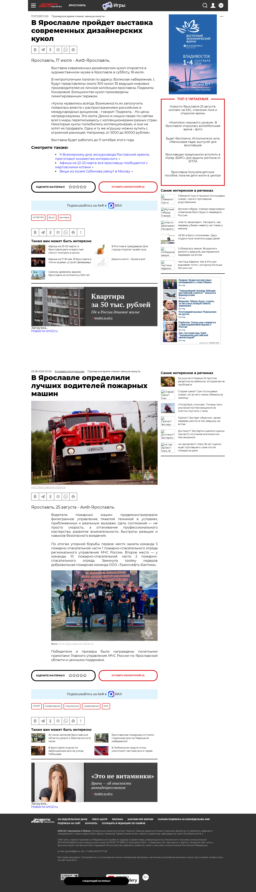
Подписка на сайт (69, 823)
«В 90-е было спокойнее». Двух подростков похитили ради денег (199, 237)
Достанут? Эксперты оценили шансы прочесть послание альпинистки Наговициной (201, 434)
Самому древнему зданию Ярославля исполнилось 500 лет (69, 273)
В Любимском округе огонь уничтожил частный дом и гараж (132, 749)
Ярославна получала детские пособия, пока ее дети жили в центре (193, 173)
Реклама (117, 819)
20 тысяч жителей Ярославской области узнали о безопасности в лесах (69, 738)
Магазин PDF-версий (140, 819)
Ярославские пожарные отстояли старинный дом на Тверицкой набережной (133, 738)
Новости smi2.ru (44, 331)
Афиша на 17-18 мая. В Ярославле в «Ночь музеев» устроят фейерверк (69, 261)
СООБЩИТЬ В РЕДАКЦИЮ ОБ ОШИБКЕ (123, 823)
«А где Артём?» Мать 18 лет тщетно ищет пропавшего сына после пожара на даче (199, 447)
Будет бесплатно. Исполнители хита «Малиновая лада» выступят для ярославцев (193, 142)
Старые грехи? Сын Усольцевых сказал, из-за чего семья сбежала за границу (200, 394)
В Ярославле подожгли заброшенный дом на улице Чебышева (65, 751)
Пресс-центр (99, 819)
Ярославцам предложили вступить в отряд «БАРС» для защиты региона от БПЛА (193, 158)
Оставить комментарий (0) (128, 187)
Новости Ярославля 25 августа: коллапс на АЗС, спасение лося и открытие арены (193, 110)
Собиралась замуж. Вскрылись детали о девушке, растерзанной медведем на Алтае (198, 251)
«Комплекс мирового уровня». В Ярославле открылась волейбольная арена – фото (193, 126)
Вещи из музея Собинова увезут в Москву (95, 171)
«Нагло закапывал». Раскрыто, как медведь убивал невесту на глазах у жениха (200, 225)
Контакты (91, 823)
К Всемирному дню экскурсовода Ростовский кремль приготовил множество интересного (102, 157)
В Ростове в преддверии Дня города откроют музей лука (130, 248)
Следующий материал (96, 881)
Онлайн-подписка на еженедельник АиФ (184, 819)
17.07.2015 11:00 (39, 16)
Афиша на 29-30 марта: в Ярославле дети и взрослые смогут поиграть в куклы (65, 249)
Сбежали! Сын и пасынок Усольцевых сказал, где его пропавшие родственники (201, 199)
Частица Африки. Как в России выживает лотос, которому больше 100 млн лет (200, 265)
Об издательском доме (72, 819)
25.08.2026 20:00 (41, 371)
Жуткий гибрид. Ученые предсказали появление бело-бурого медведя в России (201, 212)
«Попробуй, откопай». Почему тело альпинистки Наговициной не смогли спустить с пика (200, 407)
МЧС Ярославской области (48, 487)
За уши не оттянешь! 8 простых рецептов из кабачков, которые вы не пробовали (201, 381)
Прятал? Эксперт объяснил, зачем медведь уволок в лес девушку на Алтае (199, 421)
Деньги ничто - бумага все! (128, 259)
